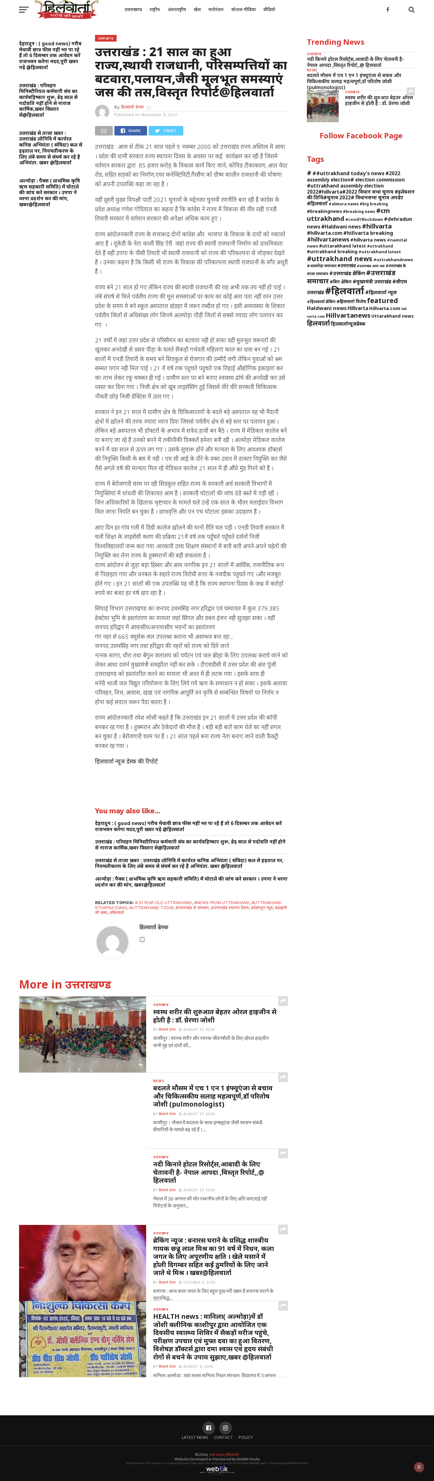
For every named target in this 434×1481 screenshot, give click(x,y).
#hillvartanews (328, 239)
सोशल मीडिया (243, 9)
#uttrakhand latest (379, 252)
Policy (246, 1437)
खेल (197, 9)
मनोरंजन (216, 9)
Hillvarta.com (384, 308)
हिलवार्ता (318, 323)
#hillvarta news (368, 240)
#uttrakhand (380, 245)
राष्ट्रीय (155, 9)
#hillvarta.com (324, 233)
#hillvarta (377, 226)
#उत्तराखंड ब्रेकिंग (347, 273)
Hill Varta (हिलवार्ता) (224, 1454)
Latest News (195, 1437)
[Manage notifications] (419, 1467)
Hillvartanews (348, 315)
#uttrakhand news (339, 258)
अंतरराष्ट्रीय (176, 9)
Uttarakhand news (392, 316)
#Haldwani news (341, 226)
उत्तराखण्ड (133, 9)
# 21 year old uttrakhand (163, 902)
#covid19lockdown (364, 219)
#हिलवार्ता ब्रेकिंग (321, 301)
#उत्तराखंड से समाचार (192, 907)
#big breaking (374, 203)
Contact (223, 1437)
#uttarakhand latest (342, 246)
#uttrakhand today (151, 907)
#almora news (344, 204)
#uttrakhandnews (393, 259)
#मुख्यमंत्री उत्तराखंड (372, 281)
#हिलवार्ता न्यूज (381, 292)
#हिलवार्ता (117, 912)
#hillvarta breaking (368, 232)
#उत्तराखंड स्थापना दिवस (230, 907)
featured (382, 300)
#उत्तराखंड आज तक (371, 266)
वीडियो (269, 9)
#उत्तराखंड (346, 265)
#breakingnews (324, 211)
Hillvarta (358, 308)
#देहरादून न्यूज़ (262, 907)
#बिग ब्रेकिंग (341, 282)
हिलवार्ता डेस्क (132, 106)
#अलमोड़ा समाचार (321, 265)
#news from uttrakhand (221, 902)
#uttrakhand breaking (332, 251)
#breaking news (359, 211)
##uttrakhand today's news (348, 173)
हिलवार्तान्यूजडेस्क (348, 324)
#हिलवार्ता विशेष (351, 301)
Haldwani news (327, 308)
